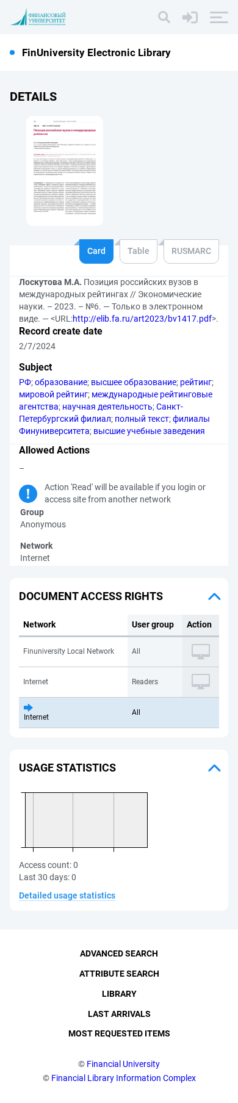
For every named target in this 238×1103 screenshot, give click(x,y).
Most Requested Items (119, 1033)
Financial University (123, 1064)
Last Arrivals (119, 1014)
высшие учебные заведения (149, 431)
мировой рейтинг (53, 394)
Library (119, 994)
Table (139, 251)
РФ (25, 382)
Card (96, 251)
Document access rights (91, 596)
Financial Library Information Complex (123, 1078)
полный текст (142, 419)
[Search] (164, 17)
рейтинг (196, 382)
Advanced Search (119, 953)
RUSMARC (191, 251)
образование (61, 382)
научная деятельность (107, 406)
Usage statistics (67, 767)
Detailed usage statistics (67, 895)
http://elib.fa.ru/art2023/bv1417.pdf (142, 319)
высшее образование (133, 382)
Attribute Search (119, 973)
